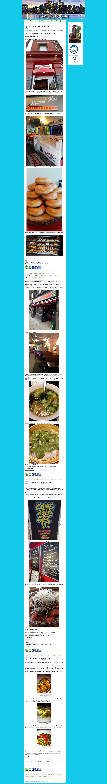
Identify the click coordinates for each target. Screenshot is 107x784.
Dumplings (33, 479)
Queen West (58, 774)
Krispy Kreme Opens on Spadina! (39, 26)
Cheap (27, 655)
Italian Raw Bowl (51, 774)
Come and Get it (33, 655)
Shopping (47, 20)
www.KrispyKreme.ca (33, 260)
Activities (42, 20)
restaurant (47, 479)
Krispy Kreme (41, 273)
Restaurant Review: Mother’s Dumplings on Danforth (45, 276)
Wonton (60, 479)
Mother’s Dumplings (38, 280)
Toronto (51, 273)
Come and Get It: (28, 639)
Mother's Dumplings (40, 479)
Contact (63, 20)
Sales (36, 781)
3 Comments (32, 659)
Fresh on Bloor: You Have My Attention (40, 658)
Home (26, 20)
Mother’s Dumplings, (29, 470)
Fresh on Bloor (35, 774)
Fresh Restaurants (43, 774)
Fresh (33, 662)
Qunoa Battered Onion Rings (31, 776)
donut (31, 273)
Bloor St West (28, 774)
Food (31, 20)
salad (44, 655)
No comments (32, 27)
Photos (52, 20)
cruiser (27, 273)
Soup (52, 479)
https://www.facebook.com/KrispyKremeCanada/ (38, 263)
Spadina (47, 273)
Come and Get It (28, 494)
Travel (37, 20)
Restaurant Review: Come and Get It (40, 482)
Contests (58, 20)
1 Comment (32, 277)
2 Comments (32, 483)
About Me (46, 781)
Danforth (27, 479)
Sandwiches (49, 655)
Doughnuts (35, 273)
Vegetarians (49, 776)
